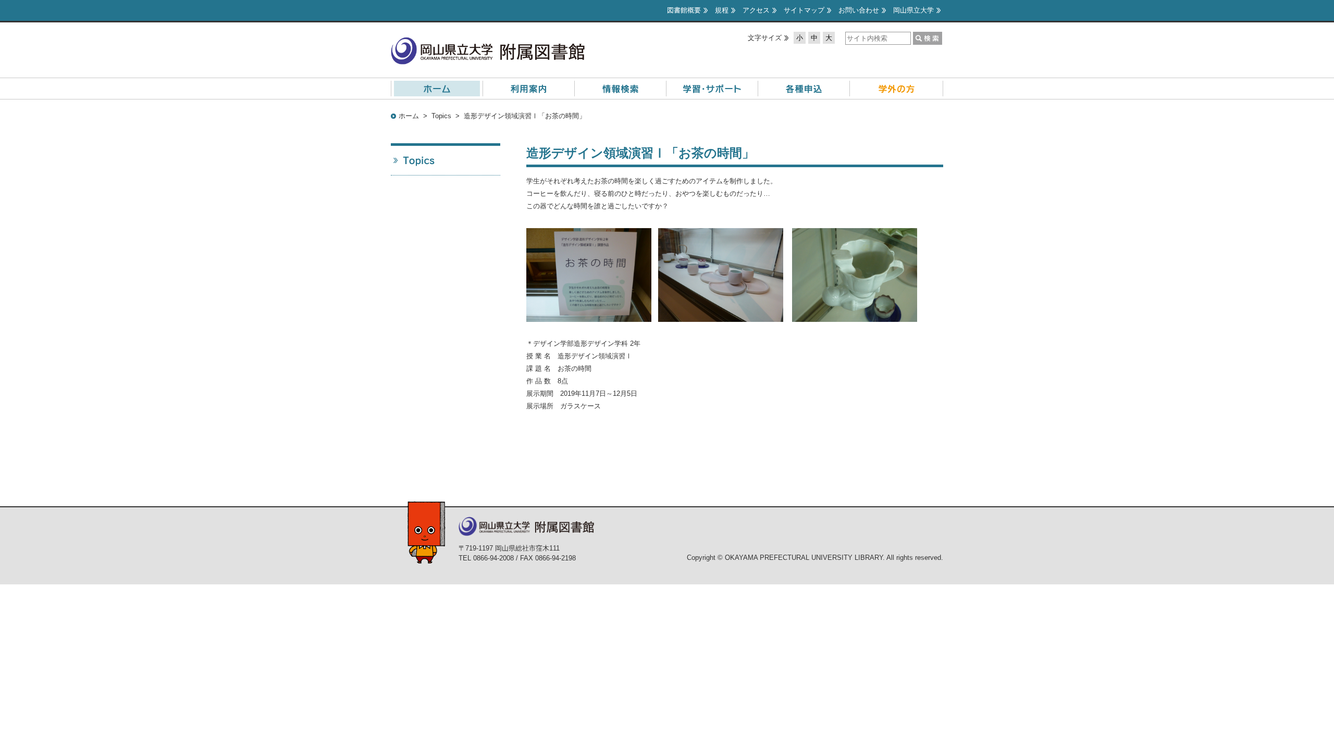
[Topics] (445, 160)
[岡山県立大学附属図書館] (488, 43)
